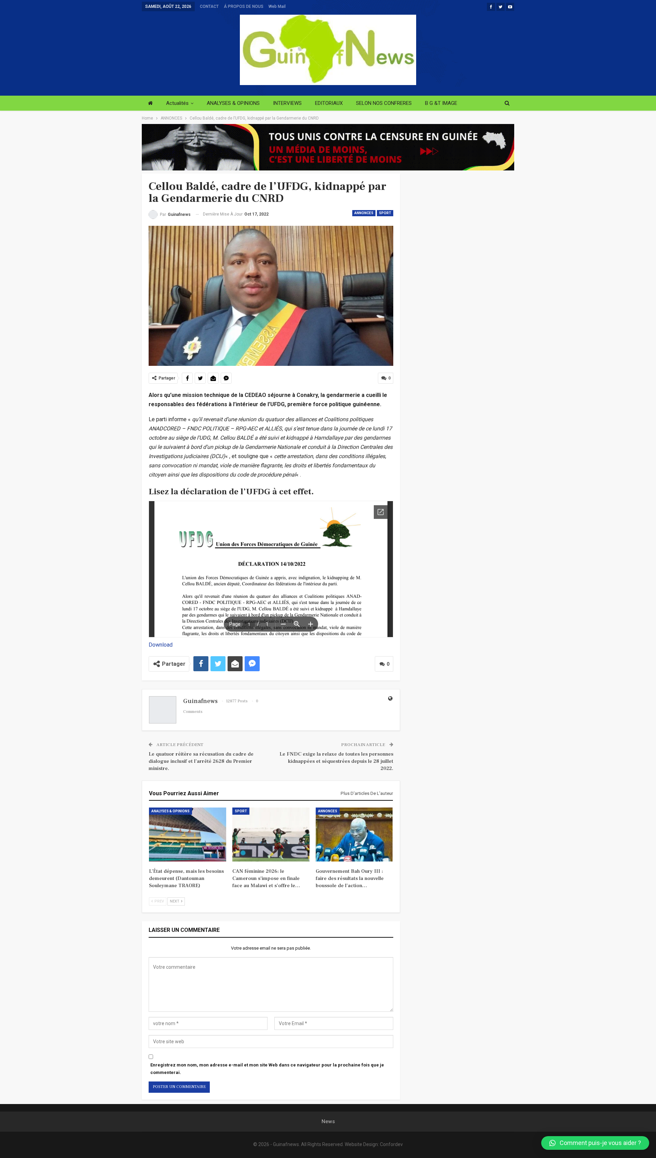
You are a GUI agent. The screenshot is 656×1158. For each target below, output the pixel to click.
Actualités (177, 103)
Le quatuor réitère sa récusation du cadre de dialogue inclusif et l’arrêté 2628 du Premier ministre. (201, 761)
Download (161, 645)
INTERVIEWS (287, 103)
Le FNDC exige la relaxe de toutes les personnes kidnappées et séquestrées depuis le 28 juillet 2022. (336, 761)
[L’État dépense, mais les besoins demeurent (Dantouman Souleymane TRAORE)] (187, 834)
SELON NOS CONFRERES (384, 103)
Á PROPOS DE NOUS (243, 6)
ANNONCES (363, 213)
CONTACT (209, 6)
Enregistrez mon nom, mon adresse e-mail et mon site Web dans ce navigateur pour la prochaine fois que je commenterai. (267, 1068)
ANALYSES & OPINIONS (233, 103)
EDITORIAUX (329, 103)
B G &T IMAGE (441, 103)
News (328, 1121)
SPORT (385, 213)
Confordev (391, 1144)
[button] (595, 1143)
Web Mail (277, 6)
